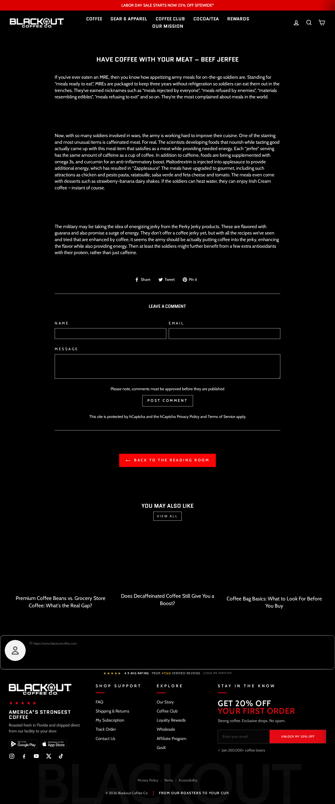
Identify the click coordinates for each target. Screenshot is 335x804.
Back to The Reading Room (171, 460)
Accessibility (188, 780)
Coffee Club (167, 711)
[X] (49, 756)
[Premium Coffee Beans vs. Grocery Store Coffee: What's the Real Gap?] (60, 561)
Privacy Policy (188, 416)
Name (62, 323)
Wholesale (166, 729)
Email (176, 323)
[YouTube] (36, 756)
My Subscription (110, 720)
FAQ (99, 702)
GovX (161, 747)
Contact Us (105, 738)
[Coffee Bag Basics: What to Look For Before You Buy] (274, 561)
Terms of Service (221, 416)
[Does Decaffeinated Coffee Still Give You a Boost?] (167, 560)
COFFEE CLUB (170, 19)
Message (66, 349)
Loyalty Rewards (171, 720)
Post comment (167, 400)
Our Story (165, 702)
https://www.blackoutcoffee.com (54, 643)
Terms (168, 780)
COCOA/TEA (206, 19)
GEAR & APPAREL (129, 19)
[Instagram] (12, 756)
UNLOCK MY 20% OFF (297, 736)
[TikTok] (61, 756)
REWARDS (238, 19)
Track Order (106, 729)
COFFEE (94, 19)
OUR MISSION (167, 26)
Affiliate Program (171, 738)
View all (167, 516)
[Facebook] (24, 756)
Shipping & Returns (112, 711)
